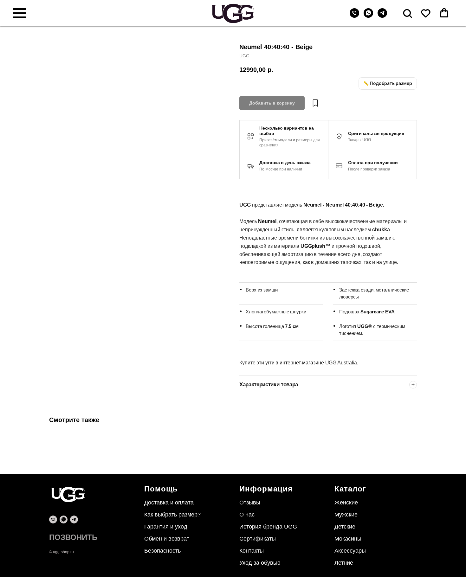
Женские (346, 502)
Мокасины (347, 538)
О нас (247, 514)
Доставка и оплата (169, 502)
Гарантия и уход (165, 526)
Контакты (251, 551)
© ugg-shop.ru (61, 552)
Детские (344, 526)
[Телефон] (354, 16)
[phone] (53, 519)
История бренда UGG (268, 526)
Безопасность (162, 551)
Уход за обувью (260, 563)
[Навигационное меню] (19, 13)
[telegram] (382, 16)
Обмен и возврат (166, 538)
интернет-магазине (302, 362)
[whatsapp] (368, 16)
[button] (407, 13)
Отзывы (249, 502)
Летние (343, 563)
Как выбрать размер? (172, 514)
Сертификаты (257, 538)
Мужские (346, 514)
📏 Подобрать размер (387, 83)
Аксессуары (350, 551)
